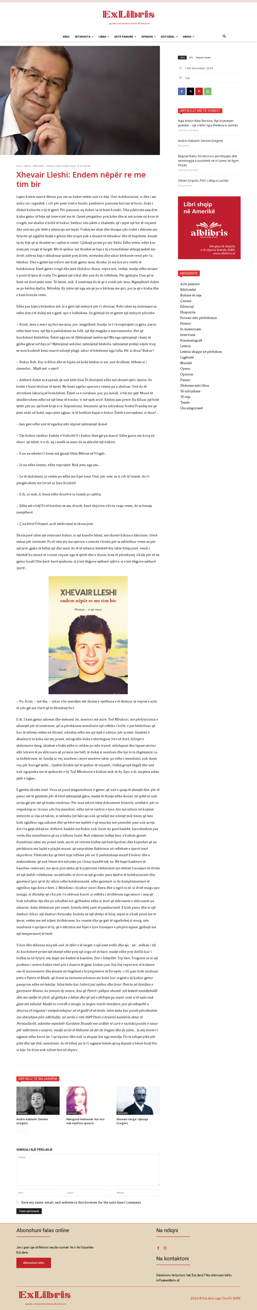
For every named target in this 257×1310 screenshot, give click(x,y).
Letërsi (27, 166)
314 (190, 57)
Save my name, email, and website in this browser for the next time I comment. (81, 1202)
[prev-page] (18, 1131)
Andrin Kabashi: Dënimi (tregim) (200, 141)
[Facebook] (182, 91)
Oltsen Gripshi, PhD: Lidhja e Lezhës (203, 180)
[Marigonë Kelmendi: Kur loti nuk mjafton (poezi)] (88, 1101)
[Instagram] (165, 1248)
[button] (224, 36)
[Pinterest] (199, 91)
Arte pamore (185, 185)
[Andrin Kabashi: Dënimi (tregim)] (38, 1101)
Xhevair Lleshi (203, 57)
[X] (190, 91)
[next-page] (24, 1131)
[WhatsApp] (207, 91)
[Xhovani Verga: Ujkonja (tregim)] (138, 1101)
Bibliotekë (38, 166)
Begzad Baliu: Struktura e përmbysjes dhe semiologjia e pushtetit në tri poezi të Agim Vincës (208, 160)
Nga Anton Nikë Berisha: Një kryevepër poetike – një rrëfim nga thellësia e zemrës (208, 123)
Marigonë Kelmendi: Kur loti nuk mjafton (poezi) (85, 1121)
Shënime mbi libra (188, 130)
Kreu (18, 166)
